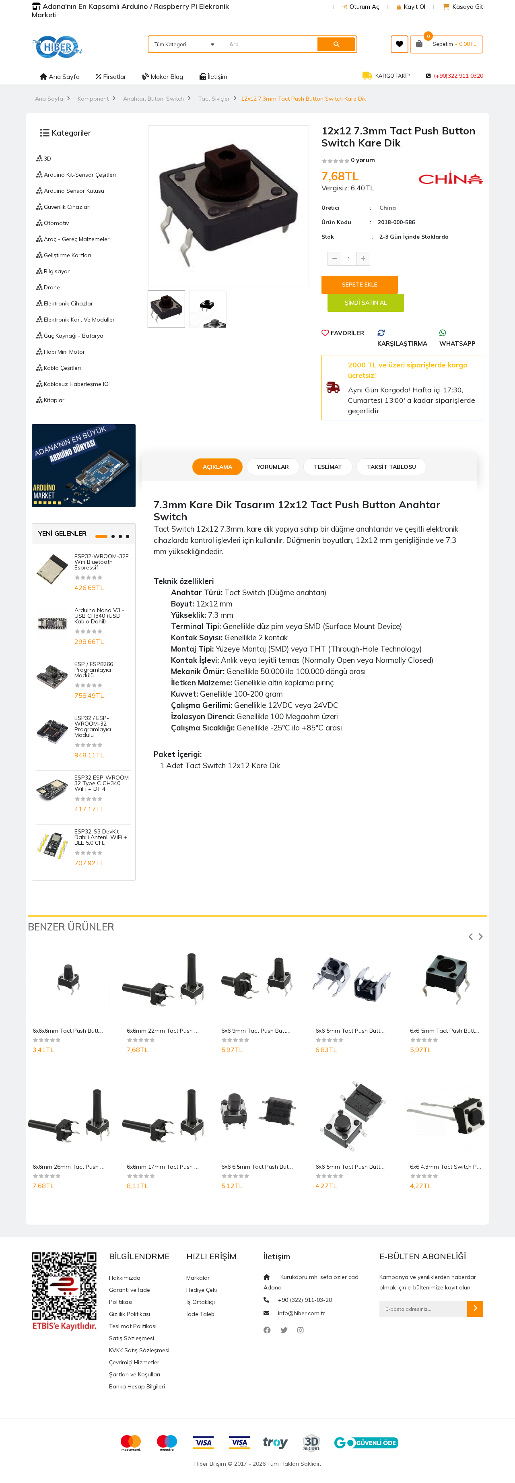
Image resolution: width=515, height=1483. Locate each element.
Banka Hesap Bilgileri (137, 1386)
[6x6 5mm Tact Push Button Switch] (446, 979)
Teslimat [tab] (328, 466)
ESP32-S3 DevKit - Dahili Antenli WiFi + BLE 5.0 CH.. (101, 837)
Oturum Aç (364, 6)
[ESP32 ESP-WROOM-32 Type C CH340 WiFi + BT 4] (52, 790)
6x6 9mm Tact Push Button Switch (266, 1030)
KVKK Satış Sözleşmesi (139, 1350)
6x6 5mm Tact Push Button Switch (455, 1030)
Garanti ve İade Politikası (129, 1296)
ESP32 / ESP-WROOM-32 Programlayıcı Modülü (92, 726)
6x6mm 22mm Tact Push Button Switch (179, 1030)
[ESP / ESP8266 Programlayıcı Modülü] (52, 676)
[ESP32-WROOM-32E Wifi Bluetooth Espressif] (52, 568)
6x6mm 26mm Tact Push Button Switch (85, 1166)
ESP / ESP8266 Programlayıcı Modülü (93, 669)
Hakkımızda (124, 1277)
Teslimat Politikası (133, 1326)
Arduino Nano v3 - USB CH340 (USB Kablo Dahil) (99, 615)
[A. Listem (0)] (399, 44)
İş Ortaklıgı (200, 1302)
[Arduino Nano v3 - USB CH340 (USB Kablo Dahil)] (52, 622)
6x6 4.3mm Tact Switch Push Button (457, 1166)
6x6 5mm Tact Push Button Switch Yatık (368, 1030)
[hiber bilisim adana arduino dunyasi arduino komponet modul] (84, 465)
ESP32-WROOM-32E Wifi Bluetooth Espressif (101, 562)
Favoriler (346, 333)
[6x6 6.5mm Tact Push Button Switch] (257, 1116)
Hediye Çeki (201, 1289)
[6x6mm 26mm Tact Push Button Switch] (69, 1116)
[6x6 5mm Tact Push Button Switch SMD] (352, 1116)
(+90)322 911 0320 (458, 75)
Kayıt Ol (414, 6)
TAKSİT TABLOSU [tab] (391, 466)
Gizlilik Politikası (129, 1314)
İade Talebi (201, 1314)
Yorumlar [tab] (273, 466)
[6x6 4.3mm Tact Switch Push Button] (446, 1116)
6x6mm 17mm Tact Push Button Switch (179, 1166)
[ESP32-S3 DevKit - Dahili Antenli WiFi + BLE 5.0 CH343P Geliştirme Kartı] (52, 844)
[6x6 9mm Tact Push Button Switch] (257, 979)
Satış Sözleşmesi (131, 1338)
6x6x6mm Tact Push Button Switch (79, 1030)
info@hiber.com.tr (301, 1313)
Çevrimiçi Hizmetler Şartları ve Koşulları (134, 1368)
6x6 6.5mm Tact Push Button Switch (269, 1166)
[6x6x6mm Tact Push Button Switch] (69, 979)
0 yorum (363, 160)
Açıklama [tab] (217, 466)
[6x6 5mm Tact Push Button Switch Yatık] (352, 979)
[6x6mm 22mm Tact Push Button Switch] (163, 979)
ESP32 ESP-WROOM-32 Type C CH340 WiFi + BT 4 (102, 783)
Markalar (198, 1277)
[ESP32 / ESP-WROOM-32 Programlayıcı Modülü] (52, 730)
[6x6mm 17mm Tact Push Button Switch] (163, 1116)
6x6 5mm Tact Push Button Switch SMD (367, 1166)
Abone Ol (475, 1309)
